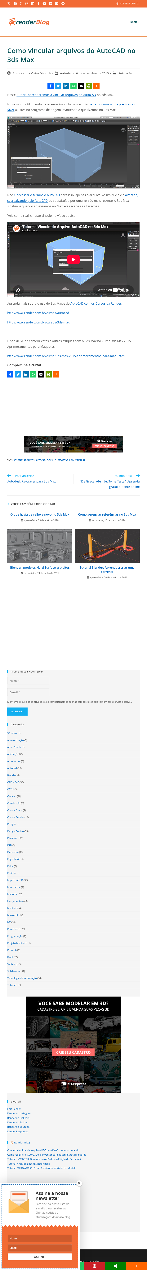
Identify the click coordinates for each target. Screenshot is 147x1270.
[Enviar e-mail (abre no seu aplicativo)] (57, 4)
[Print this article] (89, 86)
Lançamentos (15, 901)
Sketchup (12, 964)
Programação (15, 936)
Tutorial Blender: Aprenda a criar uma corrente (107, 569)
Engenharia (13, 859)
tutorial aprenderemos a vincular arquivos (47, 95)
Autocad (12, 768)
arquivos (29, 460)
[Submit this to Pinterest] (94, 1266)
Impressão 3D (15, 880)
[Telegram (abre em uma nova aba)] (63, 4)
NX (9, 922)
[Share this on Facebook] (50, 86)
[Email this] (81, 86)
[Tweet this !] (58, 86)
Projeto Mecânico (17, 943)
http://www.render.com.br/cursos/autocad (38, 313)
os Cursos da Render (106, 303)
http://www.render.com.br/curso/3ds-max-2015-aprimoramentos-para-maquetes (66, 356)
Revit (10, 957)
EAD (9, 845)
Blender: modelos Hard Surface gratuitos (40, 567)
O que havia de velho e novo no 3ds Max (39, 514)
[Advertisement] (73, 407)
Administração (15, 740)
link (71, 460)
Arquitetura (13, 761)
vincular (80, 460)
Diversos (12, 838)
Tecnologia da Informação (22, 978)
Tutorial (11, 985)
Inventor (12, 894)
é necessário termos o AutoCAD (37, 195)
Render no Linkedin (18, 1118)
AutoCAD (41, 460)
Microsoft (12, 915)
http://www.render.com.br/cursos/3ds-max (38, 322)
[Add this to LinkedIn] (66, 86)
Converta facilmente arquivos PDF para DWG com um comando (43, 1150)
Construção (13, 803)
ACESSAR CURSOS (130, 3)
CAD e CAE (13, 782)
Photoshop (13, 929)
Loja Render (14, 1109)
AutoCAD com (80, 303)
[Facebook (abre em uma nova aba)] (15, 4)
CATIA (10, 789)
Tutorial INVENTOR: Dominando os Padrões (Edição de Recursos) (44, 1159)
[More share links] (96, 86)
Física (10, 866)
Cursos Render (15, 817)
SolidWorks (13, 971)
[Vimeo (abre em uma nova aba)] (51, 4)
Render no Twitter (17, 1122)
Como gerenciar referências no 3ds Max (107, 514)
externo (51, 460)
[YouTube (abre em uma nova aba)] (44, 4)
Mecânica (12, 908)
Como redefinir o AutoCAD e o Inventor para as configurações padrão (46, 1154)
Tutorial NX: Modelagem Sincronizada (28, 1163)
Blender (11, 775)
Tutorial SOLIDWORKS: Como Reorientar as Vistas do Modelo (41, 1168)
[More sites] (115, 1266)
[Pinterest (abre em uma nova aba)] (21, 4)
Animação (125, 73)
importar (62, 460)
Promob (12, 950)
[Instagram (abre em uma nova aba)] (27, 4)
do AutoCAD (87, 95)
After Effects (14, 747)
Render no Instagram (19, 1113)
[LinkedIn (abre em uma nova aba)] (33, 4)
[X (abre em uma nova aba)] (9, 4)
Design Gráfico (15, 831)
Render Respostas (17, 1131)
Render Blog (22, 1142)
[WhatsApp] (73, 86)
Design (11, 824)
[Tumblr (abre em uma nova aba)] (38, 4)
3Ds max (18, 460)
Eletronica (13, 852)
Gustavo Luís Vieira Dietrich (31, 73)
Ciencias (11, 796)
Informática (13, 887)
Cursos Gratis (14, 810)
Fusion (11, 873)
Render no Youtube (18, 1126)
